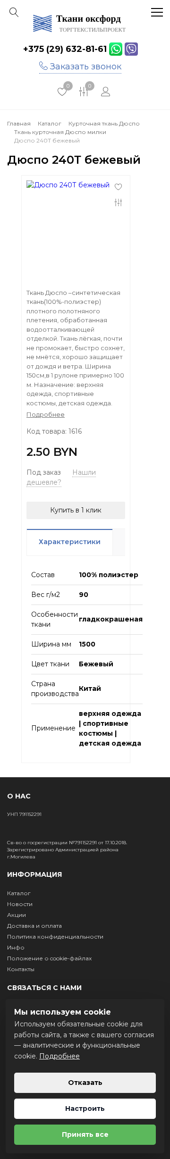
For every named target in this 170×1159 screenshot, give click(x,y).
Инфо (16, 947)
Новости (20, 903)
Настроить (85, 1108)
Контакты (20, 969)
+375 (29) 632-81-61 (65, 49)
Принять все (85, 1134)
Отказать (85, 1082)
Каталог (19, 893)
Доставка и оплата (34, 925)
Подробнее (59, 1056)
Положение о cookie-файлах (49, 958)
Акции (16, 914)
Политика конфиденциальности (55, 936)
